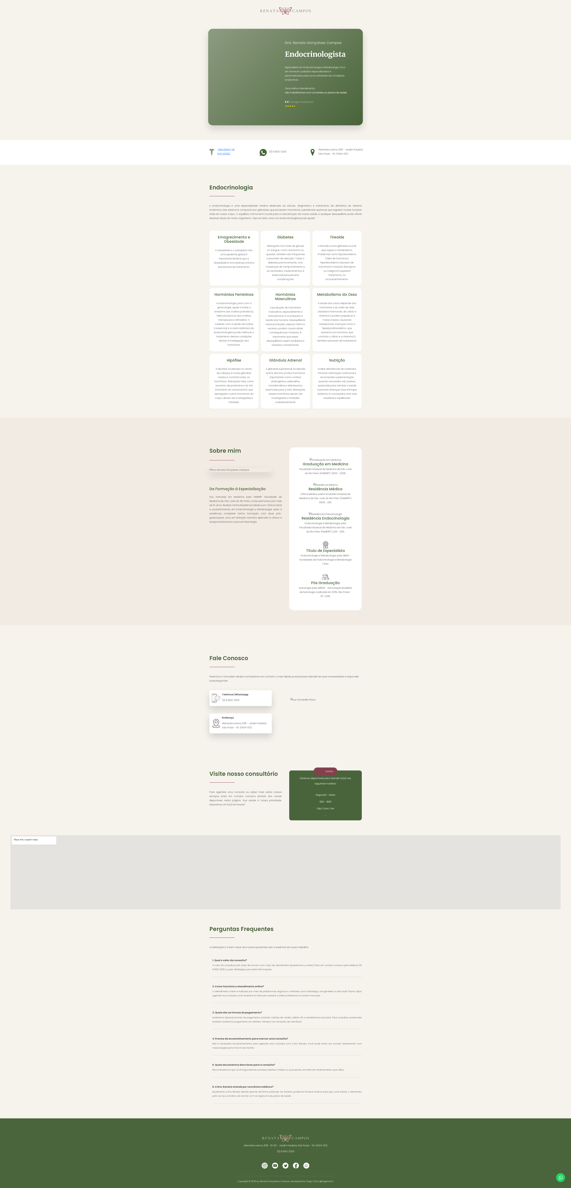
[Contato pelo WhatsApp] (560, 1177)
